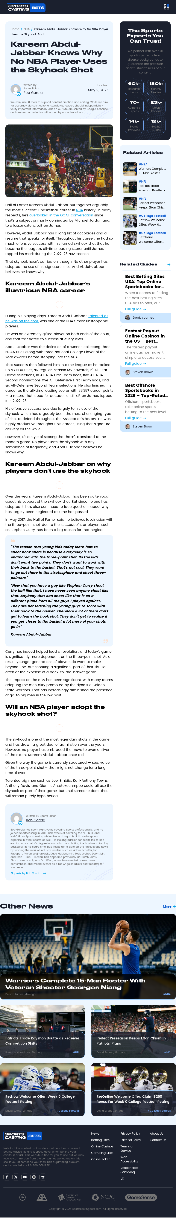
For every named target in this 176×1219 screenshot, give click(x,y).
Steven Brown (143, 372)
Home (15, 29)
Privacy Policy (130, 1133)
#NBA (143, 164)
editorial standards (51, 105)
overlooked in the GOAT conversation (61, 215)
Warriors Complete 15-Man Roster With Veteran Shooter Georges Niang (153, 171)
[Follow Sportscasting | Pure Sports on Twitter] (16, 1177)
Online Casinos (102, 1146)
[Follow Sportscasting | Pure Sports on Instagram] (34, 1177)
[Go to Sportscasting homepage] (26, 7)
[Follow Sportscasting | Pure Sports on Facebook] (7, 1177)
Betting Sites (100, 1140)
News (95, 1133)
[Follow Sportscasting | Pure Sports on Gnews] (42, 1177)
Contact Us (158, 1140)
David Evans (105, 1052)
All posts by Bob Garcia (26, 873)
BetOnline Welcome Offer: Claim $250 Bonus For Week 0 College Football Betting (152, 240)
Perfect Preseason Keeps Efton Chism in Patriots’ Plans (152, 206)
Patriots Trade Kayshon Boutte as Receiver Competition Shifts (152, 188)
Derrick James (143, 317)
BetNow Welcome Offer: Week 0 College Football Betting (152, 223)
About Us (156, 1133)
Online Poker (100, 1159)
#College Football (152, 215)
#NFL (142, 181)
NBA (27, 29)
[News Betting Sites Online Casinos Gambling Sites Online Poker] (166, 6)
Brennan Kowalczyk (18, 1052)
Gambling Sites (102, 1153)
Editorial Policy (130, 1140)
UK (122, 1178)
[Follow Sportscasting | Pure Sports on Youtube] (25, 1177)
